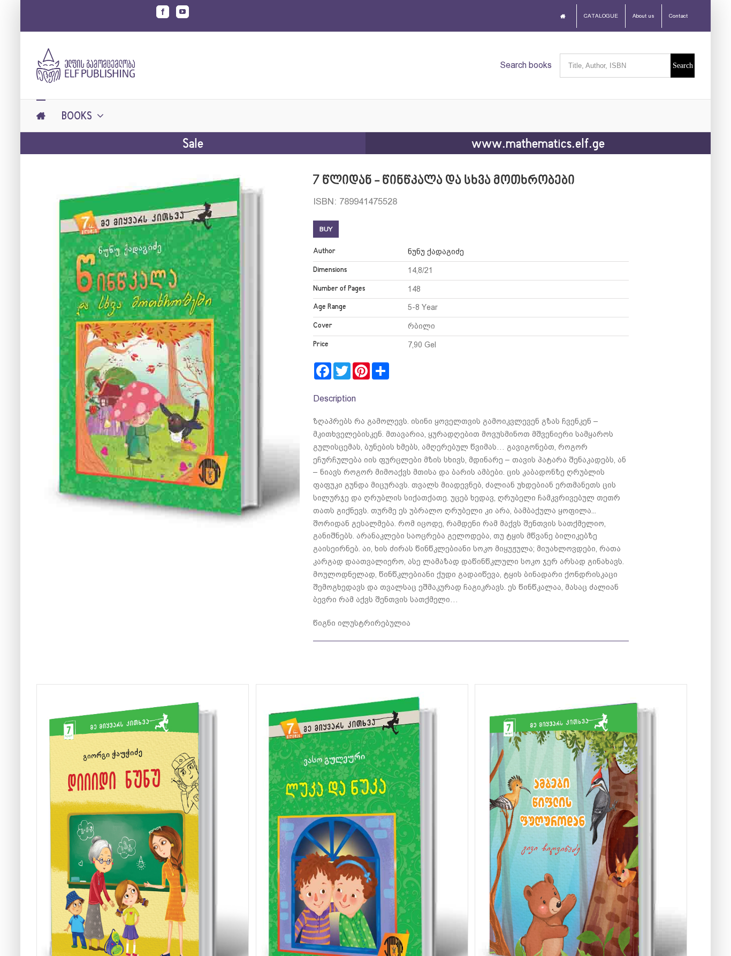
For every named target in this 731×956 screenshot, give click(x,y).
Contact (678, 16)
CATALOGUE (601, 16)
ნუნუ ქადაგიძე (436, 251)
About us (643, 16)
